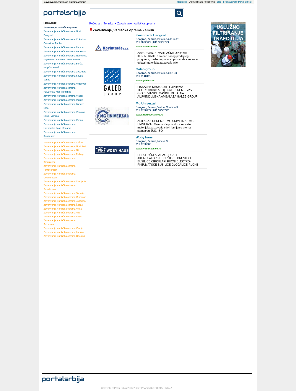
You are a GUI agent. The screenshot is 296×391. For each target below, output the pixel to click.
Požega (64, 154)
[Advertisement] (61, 305)
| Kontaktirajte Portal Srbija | (237, 1)
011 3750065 (143, 144)
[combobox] (133, 13)
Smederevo (59, 187)
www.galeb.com (145, 80)
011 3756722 (161, 110)
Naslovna (182, 1)
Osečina (64, 236)
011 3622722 (143, 42)
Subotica (64, 193)
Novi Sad (65, 146)
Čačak (63, 142)
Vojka (63, 208)
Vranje (63, 228)
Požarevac (59, 222)
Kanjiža (64, 232)
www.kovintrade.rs (147, 46)
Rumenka (65, 197)
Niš (62, 150)
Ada (62, 212)
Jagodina (65, 201)
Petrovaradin (59, 168)
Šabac (63, 205)
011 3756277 (143, 110)
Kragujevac (59, 160)
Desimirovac (59, 175)
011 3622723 (161, 42)
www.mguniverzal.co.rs (149, 114)
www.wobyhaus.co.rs (148, 148)
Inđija (62, 216)
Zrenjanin (65, 181)
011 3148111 (143, 76)
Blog (219, 1)
